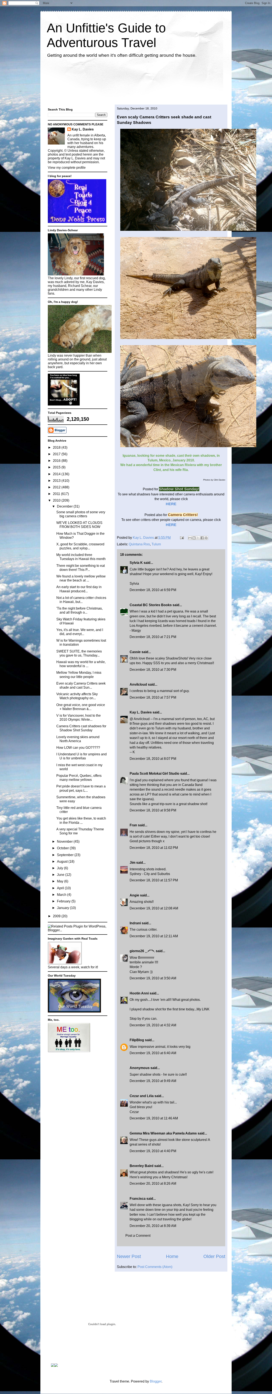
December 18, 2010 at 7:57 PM (153, 697)
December (65, 506)
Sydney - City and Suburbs (150, 874)
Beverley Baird (141, 1166)
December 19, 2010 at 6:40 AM (153, 1053)
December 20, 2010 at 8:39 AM (153, 1226)
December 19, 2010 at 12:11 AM (154, 936)
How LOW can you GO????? (78, 747)
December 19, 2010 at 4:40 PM (153, 1151)
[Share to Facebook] (202, 538)
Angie (134, 895)
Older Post (214, 1256)
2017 (57, 454)
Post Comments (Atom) (154, 1267)
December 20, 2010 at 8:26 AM (153, 1183)
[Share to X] (198, 538)
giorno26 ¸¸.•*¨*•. (142, 951)
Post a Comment (137, 1235)
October (63, 848)
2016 (57, 460)
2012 (57, 487)
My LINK (203, 1009)
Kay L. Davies (141, 712)
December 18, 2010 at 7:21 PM (153, 637)
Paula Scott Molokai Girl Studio (154, 773)
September (65, 855)
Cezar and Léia (142, 1096)
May (60, 881)
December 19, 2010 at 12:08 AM (154, 908)
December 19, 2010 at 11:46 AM (154, 1118)
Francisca (138, 1198)
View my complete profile (67, 167)
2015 (57, 467)
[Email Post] (181, 537)
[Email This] (190, 538)
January (63, 908)
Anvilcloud (138, 684)
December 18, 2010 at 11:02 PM (154, 847)
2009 (57, 916)
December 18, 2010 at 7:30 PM (153, 669)
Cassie (135, 652)
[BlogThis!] (194, 538)
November (65, 841)
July (60, 868)
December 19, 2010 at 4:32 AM (153, 1025)
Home (172, 1256)
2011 (57, 494)
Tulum (156, 544)
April (61, 888)
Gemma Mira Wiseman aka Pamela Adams (163, 1133)
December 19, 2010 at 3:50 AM (153, 978)
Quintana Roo (139, 544)
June (61, 874)
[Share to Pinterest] (206, 538)
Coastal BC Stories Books (151, 605)
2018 (57, 447)
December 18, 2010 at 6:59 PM (153, 590)
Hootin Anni (139, 993)
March (62, 894)
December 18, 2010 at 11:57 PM (154, 880)
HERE (171, 504)
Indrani (135, 923)
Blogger (156, 1381)
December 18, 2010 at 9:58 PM (153, 810)
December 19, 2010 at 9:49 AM (153, 1081)
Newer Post (129, 1256)
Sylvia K (136, 562)
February (64, 901)
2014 (57, 474)
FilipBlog (137, 1040)
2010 (57, 500)
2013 (57, 480)
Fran (133, 825)
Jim (132, 862)
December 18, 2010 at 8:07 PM (153, 758)
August (62, 861)
